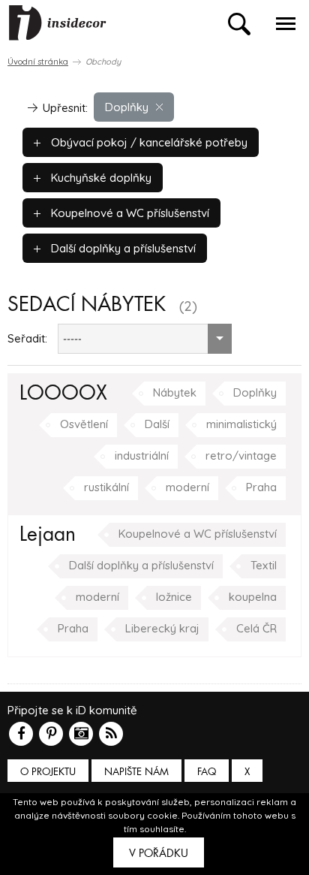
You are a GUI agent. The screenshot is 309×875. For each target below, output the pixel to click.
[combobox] (145, 339)
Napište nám (136, 771)
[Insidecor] (57, 23)
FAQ (206, 771)
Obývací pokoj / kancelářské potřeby (148, 142)
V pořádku (158, 853)
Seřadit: (27, 338)
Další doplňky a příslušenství (122, 248)
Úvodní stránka (38, 61)
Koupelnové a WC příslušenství (128, 213)
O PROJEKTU (48, 771)
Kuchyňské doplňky (100, 177)
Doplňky (126, 107)
